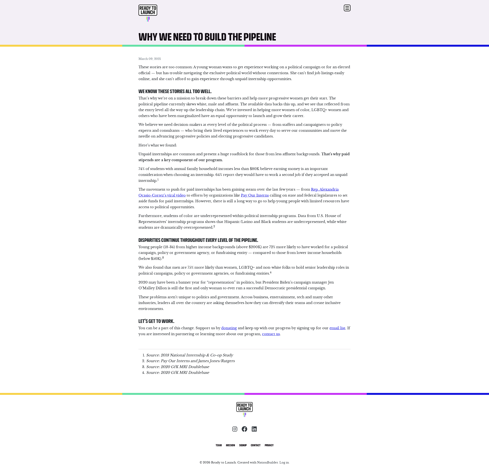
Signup (243, 445)
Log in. (284, 462)
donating (229, 328)
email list (337, 328)
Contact (256, 445)
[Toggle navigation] (347, 8)
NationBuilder (267, 462)
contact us (271, 334)
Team (219, 445)
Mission (230, 445)
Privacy (269, 445)
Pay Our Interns (255, 195)
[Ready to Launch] (165, 13)
